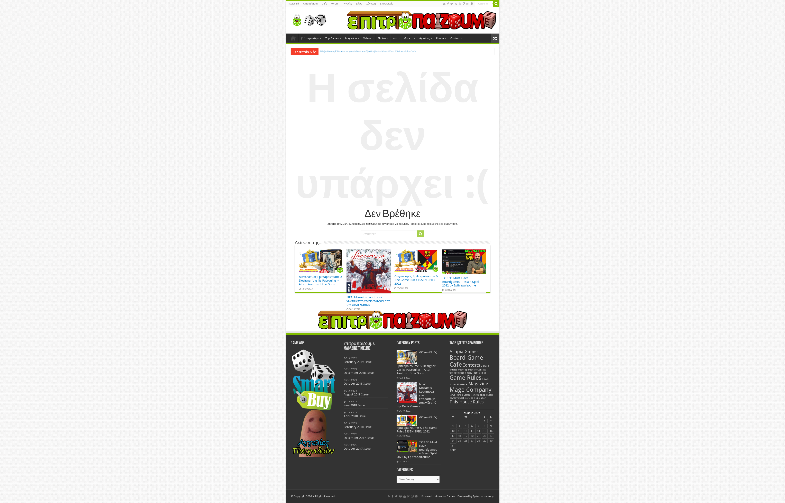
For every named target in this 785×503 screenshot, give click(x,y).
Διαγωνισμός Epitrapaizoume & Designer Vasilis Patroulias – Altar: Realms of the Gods (321, 280)
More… (408, 38)
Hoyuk (485, 379)
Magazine (351, 38)
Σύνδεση (371, 3)
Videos (367, 38)
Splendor (481, 398)
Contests (471, 365)
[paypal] (471, 3)
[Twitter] (451, 3)
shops (483, 395)
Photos (382, 38)
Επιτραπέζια (311, 38)
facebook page (457, 373)
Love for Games (445, 496)
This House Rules (467, 401)
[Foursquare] (463, 3)
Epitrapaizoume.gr (484, 496)
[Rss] (444, 3)
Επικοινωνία (386, 3)
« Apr (453, 449)
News (452, 395)
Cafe (324, 3)
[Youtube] (460, 3)
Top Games (332, 38)
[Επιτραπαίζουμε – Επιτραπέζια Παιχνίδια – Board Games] (308, 19)
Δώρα (359, 3)
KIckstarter (462, 384)
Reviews (475, 395)
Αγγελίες (347, 3)
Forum (335, 3)
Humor (453, 384)
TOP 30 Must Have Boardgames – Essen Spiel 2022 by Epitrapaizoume (460, 281)
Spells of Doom (467, 398)
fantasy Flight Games (475, 373)
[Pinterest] (456, 3)
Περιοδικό (293, 3)
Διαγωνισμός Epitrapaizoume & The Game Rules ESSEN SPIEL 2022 (416, 279)
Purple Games (463, 395)
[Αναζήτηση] (496, 4)
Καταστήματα (310, 3)
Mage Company (470, 389)
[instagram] (467, 3)
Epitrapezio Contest (475, 369)
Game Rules (465, 377)
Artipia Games (464, 351)
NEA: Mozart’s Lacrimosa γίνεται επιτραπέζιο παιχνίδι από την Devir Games (361, 51)
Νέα (394, 38)
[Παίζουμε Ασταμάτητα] (421, 19)
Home (293, 38)
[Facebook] (448, 3)
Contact (454, 38)
